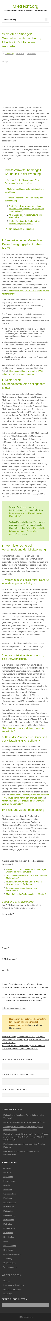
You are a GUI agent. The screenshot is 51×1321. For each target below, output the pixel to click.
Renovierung (8, 1250)
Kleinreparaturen (9, 1193)
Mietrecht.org (25, 6)
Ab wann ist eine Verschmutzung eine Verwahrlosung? (25, 216)
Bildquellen (7, 1293)
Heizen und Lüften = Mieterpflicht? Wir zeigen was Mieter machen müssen (22, 372)
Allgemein (7, 1168)
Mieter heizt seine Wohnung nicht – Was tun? (26, 894)
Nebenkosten (8, 1237)
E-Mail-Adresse (9, 959)
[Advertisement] (25, 82)
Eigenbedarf (8, 1176)
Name (5, 947)
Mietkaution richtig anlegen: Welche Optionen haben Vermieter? (23, 1116)
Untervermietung (9, 1262)
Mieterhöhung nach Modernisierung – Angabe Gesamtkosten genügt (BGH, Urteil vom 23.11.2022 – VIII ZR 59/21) (25, 1039)
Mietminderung (9, 1215)
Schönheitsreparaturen (12, 1254)
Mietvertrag (7, 1224)
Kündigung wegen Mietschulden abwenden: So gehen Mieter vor (24, 1145)
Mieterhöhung (8, 1206)
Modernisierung (9, 1228)
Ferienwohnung (9, 1181)
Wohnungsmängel (10, 1267)
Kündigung (7, 1198)
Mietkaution (8, 1211)
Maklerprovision (9, 1202)
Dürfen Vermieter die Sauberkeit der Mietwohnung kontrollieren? (25, 222)
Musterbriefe (8, 1232)
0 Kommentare (31, 54)
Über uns (6, 1281)
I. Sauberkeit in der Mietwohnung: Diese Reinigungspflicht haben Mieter (22, 182)
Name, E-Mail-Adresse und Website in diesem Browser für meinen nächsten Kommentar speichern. (25, 986)
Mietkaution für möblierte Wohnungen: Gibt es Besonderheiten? (21, 1153)
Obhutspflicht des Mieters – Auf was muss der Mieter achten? (26, 876)
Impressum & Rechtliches (13, 1285)
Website (5, 970)
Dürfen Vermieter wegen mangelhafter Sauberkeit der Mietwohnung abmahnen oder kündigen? (26, 208)
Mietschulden (8, 1219)
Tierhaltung (7, 1258)
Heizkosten (7, 1189)
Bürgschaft (7, 1172)
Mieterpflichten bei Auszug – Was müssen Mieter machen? (27, 531)
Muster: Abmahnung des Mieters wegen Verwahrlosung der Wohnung (24, 882)
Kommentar (8, 913)
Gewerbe (6, 1185)
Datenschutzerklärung (12, 1289)
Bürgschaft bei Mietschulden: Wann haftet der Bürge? (24, 1122)
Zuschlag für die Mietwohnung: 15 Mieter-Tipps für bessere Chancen (23, 1128)
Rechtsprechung (9, 1245)
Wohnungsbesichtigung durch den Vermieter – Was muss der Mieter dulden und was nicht (25, 796)
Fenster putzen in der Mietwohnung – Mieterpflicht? (22, 889)
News (5, 1241)
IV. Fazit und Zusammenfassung (19, 228)
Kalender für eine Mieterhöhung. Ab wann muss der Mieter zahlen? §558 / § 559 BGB (23, 1047)
